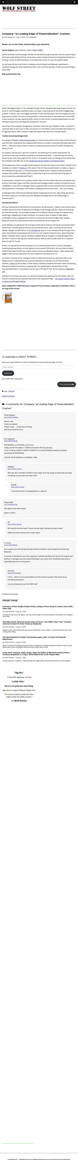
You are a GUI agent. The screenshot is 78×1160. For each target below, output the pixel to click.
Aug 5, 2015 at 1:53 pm (17, 487)
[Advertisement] (40, 23)
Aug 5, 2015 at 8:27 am (10, 504)
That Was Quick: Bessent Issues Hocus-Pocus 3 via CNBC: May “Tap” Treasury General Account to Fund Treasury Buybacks (37, 623)
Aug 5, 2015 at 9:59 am (10, 545)
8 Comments (32, 37)
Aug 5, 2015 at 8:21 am (10, 441)
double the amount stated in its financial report (46, 161)
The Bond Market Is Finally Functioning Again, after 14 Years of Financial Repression (34, 638)
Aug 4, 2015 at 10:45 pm (11, 417)
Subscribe (8, 373)
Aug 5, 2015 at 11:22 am (14, 469)
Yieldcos (23, 168)
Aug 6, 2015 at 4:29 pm (14, 573)
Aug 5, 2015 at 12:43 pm (14, 524)
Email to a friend (8, 396)
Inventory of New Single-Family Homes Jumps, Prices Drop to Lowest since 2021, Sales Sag (38, 607)
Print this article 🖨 (67, 384)
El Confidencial (34, 230)
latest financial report (28, 140)
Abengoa (11, 391)
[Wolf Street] (19, 11)
